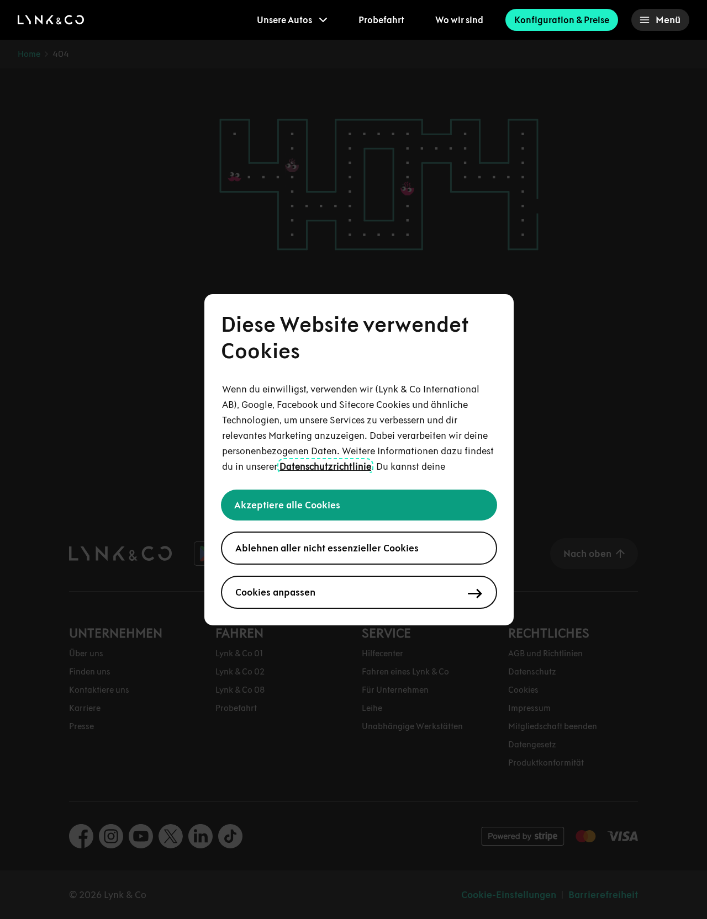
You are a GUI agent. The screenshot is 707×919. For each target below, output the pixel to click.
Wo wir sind (459, 19)
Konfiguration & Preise (561, 19)
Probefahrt (381, 19)
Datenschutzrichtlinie (325, 466)
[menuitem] (292, 20)
